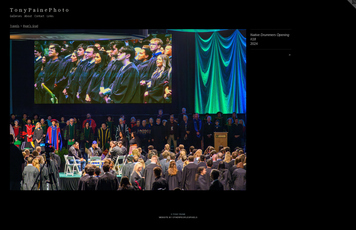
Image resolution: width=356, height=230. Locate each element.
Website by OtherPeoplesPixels (178, 217)
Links (50, 16)
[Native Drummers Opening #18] (128, 109)
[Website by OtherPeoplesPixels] (348, 8)
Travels (14, 26)
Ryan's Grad (30, 26)
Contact (39, 16)
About (28, 16)
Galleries (16, 16)
